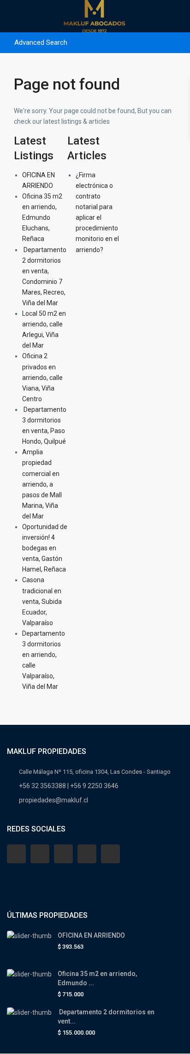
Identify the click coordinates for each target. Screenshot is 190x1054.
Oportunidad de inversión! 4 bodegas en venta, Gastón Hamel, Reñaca (44, 548)
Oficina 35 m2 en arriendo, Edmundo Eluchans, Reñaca (42, 217)
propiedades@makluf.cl (53, 800)
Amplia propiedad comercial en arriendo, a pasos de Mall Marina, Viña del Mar (42, 484)
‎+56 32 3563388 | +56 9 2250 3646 (69, 785)
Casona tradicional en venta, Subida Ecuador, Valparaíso (42, 601)
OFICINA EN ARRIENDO (91, 935)
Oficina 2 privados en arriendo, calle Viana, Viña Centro (42, 377)
